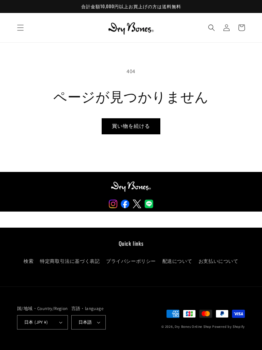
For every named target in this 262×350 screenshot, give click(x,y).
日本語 (85, 322)
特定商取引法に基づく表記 (70, 261)
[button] (20, 27)
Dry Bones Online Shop (193, 326)
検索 (28, 261)
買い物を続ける (131, 126)
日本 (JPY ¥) (36, 322)
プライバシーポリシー (131, 261)
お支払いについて (218, 261)
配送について (177, 261)
